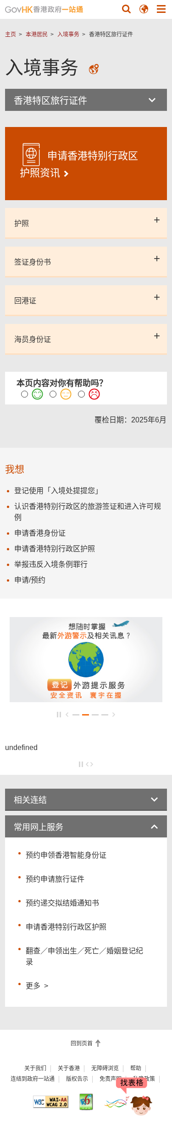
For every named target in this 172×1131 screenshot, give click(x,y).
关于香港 (69, 1068)
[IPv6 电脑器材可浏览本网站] (86, 1101)
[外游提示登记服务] (86, 698)
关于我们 (35, 1068)
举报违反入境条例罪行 (51, 564)
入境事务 (68, 34)
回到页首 (82, 1043)
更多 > (37, 985)
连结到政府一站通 (33, 1079)
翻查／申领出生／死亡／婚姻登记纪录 (84, 956)
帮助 (135, 1068)
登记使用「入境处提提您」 (58, 491)
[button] (126, 8)
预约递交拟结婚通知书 (62, 903)
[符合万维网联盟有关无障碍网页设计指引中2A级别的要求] (50, 1102)
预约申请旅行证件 (55, 879)
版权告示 (77, 1079)
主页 (10, 34)
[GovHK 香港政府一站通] (44, 9)
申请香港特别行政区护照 (66, 927)
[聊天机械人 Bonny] (134, 1098)
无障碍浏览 (105, 1068)
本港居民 (37, 34)
